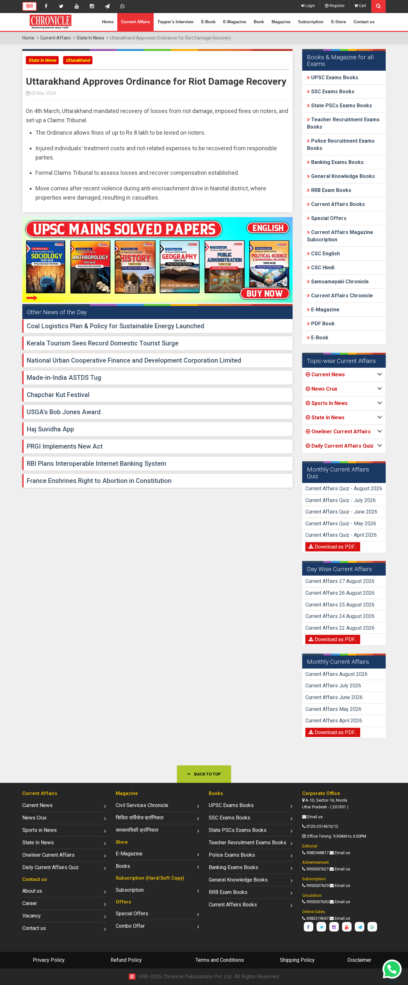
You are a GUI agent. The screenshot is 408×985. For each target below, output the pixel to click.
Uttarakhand (78, 60)
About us (32, 891)
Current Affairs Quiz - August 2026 (343, 488)
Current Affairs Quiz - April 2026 (341, 535)
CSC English (325, 254)
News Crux (34, 818)
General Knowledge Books (342, 176)
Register (337, 6)
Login (309, 6)
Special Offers (328, 218)
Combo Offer (130, 926)
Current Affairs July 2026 (333, 686)
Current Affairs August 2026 (336, 674)
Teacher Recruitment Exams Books (247, 843)
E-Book (208, 21)
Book (259, 21)
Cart (362, 6)
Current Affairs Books (337, 204)
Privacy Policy (49, 960)
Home (107, 21)
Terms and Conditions (219, 960)
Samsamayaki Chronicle (339, 282)
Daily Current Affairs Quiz (50, 867)
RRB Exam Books (330, 190)
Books (123, 866)
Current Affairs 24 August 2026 (340, 616)
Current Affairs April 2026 (333, 721)
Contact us (364, 21)
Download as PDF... (335, 547)
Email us (315, 816)
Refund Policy (126, 960)
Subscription (311, 21)
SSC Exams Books (332, 92)
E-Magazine (234, 21)
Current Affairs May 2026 (333, 709)
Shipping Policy (297, 960)
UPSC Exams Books (334, 77)
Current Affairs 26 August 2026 (340, 593)
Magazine (281, 21)
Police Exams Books (232, 855)
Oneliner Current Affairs (48, 855)
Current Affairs (135, 21)
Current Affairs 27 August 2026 (340, 581)
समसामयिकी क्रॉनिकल (137, 830)
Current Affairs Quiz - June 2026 (341, 512)
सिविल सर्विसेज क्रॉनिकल (140, 818)
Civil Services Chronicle (142, 805)
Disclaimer (359, 960)
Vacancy (31, 916)
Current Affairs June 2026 (334, 697)
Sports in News (39, 830)
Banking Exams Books (337, 162)
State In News (90, 37)
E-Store (338, 21)
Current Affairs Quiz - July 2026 (340, 500)
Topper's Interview (175, 21)
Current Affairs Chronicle (341, 296)
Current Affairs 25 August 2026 (340, 605)
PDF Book (322, 324)
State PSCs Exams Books (341, 106)
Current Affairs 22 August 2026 (340, 628)
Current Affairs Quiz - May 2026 (340, 524)
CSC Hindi (322, 268)
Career (29, 903)
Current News (37, 805)
